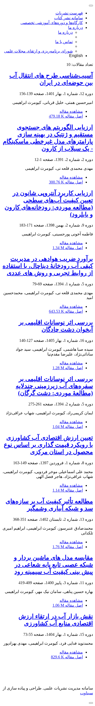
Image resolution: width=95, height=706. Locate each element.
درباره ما (75, 27)
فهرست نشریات (69, 13)
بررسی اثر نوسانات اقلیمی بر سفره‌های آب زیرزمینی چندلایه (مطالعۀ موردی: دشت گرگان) (54, 386)
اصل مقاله (66, 116)
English (76, 55)
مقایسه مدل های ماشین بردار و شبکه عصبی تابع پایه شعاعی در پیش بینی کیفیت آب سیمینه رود (53, 564)
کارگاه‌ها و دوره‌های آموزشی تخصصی (52, 23)
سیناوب (86, 693)
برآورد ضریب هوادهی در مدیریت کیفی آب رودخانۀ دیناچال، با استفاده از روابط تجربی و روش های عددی (48, 265)
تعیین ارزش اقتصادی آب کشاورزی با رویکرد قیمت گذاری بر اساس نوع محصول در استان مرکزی (48, 444)
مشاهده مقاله (71, 111)
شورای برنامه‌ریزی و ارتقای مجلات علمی (38, 51)
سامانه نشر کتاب (68, 18)
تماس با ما (64, 42)
